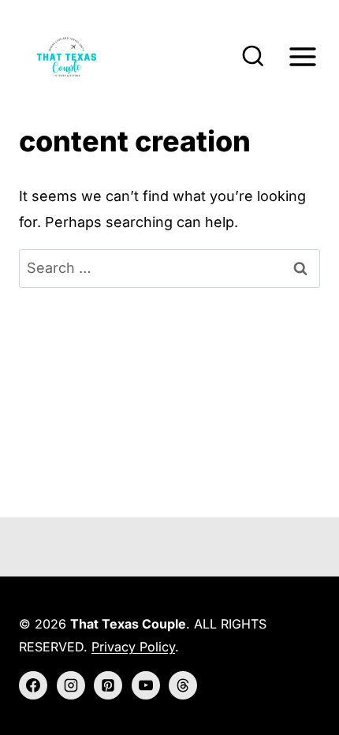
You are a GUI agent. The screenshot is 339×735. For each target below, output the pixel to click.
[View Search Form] (253, 56)
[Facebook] (33, 685)
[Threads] (183, 685)
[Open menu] (302, 56)
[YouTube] (146, 685)
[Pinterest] (108, 685)
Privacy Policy (133, 647)
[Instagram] (71, 685)
